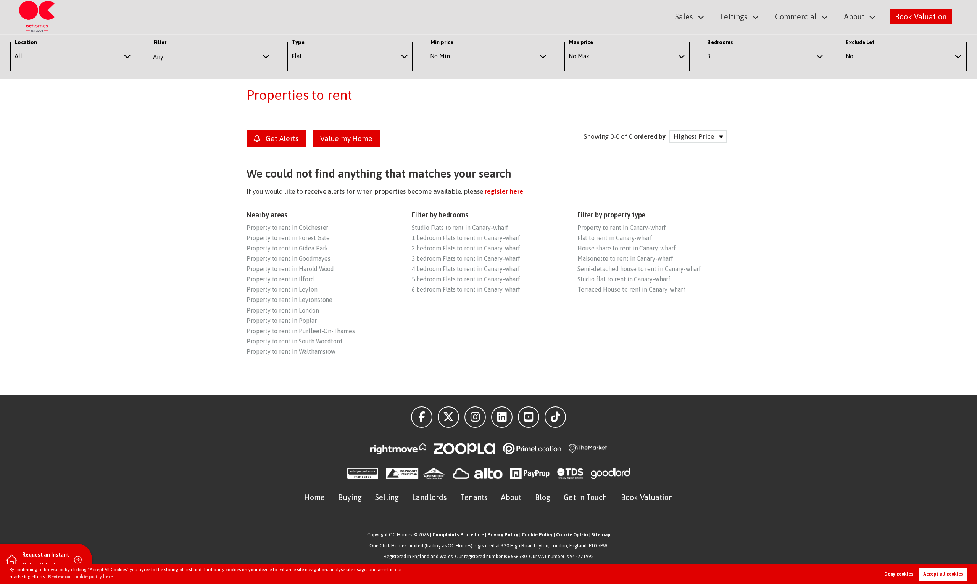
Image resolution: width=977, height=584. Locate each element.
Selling (387, 497)
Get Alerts (281, 138)
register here (504, 191)
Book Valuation (920, 16)
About (854, 16)
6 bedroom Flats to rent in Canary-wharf (466, 289)
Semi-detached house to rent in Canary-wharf (639, 268)
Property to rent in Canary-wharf (621, 227)
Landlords (429, 497)
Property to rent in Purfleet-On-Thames (301, 330)
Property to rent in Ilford (280, 279)
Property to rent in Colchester (287, 227)
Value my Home (346, 138)
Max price (581, 42)
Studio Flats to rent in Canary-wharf (460, 227)
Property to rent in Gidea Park (287, 248)
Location (26, 42)
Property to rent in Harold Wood (290, 268)
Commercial (796, 16)
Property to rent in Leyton (282, 289)
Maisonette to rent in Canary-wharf (625, 258)
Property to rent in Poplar (282, 320)
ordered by (650, 136)
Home (314, 497)
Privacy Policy (502, 534)
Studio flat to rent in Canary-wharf (624, 279)
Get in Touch (585, 497)
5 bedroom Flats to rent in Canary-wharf (466, 279)
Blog (542, 497)
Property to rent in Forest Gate (288, 237)
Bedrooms (720, 42)
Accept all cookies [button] (943, 574)
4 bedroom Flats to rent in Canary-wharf (466, 268)
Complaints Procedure (458, 534)
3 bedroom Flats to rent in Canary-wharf (466, 258)
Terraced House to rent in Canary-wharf (631, 289)
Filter (159, 42)
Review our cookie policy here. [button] (81, 576)
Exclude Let (860, 42)
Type (298, 42)
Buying (350, 497)
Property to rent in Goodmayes (288, 258)
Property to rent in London (283, 310)
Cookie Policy (537, 534)
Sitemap (601, 534)
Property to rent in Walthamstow (291, 351)
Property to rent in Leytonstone (289, 299)
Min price (442, 42)
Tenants (474, 497)
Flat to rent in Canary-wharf (615, 237)
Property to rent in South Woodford (294, 341)
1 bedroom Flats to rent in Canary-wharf (466, 237)
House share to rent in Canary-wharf (626, 248)
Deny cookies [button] (898, 574)
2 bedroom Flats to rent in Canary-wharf (466, 248)
